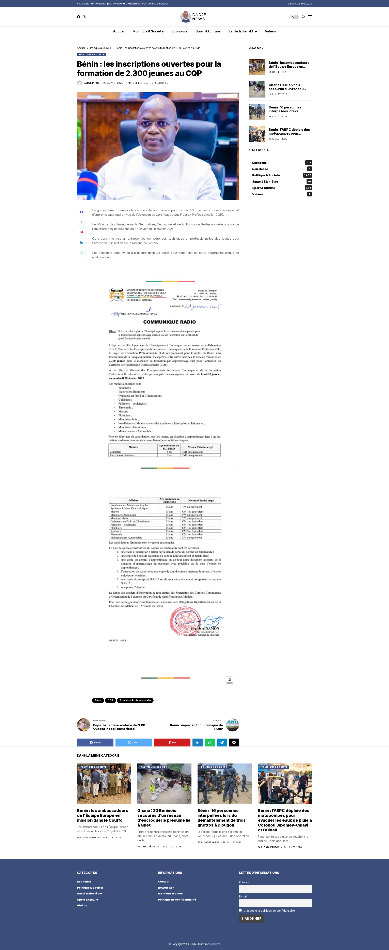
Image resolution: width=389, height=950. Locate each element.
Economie (281, 162)
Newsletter (166, 887)
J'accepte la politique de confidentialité (269, 910)
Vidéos (281, 194)
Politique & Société (100, 47)
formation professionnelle (135, 700)
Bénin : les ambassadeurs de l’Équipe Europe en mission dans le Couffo (289, 66)
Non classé (281, 169)
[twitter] (84, 16)
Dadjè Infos (92, 83)
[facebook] (78, 16)
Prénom (244, 882)
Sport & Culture (281, 188)
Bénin (98, 700)
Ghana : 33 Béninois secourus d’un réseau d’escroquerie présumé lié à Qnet (290, 91)
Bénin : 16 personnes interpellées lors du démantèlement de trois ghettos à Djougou (288, 113)
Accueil (81, 47)
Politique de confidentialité (177, 899)
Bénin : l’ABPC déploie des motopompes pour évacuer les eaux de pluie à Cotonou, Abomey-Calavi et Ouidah (285, 820)
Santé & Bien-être (281, 181)
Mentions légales (170, 893)
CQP (110, 700)
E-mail (243, 896)
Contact (163, 881)
